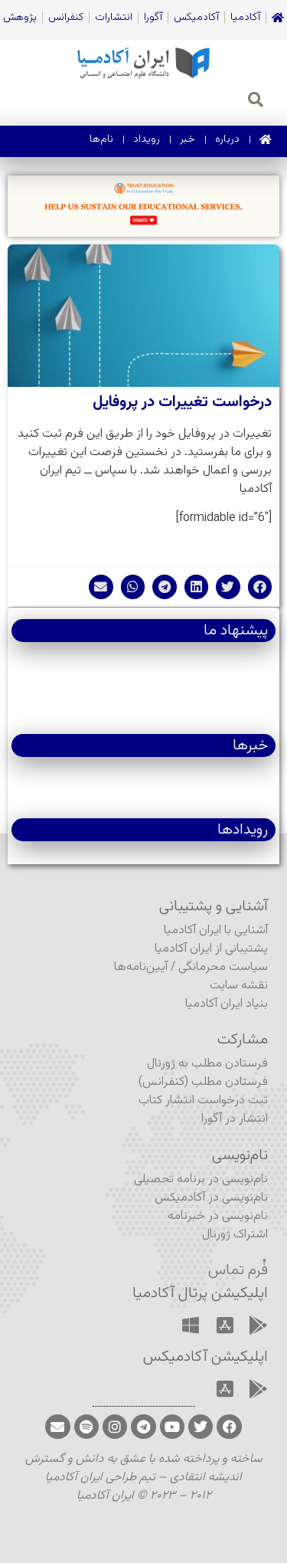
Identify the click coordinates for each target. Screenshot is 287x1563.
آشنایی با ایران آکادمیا (216, 930)
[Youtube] (172, 1426)
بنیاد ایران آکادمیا (226, 1004)
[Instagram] (115, 1426)
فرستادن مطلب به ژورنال (207, 1063)
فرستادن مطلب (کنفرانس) (203, 1082)
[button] (260, 587)
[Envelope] (57, 1426)
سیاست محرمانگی (223, 967)
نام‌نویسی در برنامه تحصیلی (201, 1179)
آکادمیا (245, 17)
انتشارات (113, 17)
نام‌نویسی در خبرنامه (218, 1216)
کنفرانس (65, 17)
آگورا (153, 17)
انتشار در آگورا (234, 1119)
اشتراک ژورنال (235, 1234)
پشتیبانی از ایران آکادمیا (211, 948)
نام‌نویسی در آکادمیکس (211, 1197)
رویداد (146, 139)
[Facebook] (229, 1426)
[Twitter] (200, 1426)
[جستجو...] (256, 102)
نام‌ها (101, 139)
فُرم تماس (238, 1270)
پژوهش (20, 17)
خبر (187, 139)
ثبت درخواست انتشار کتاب (203, 1100)
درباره (227, 139)
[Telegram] (143, 1426)
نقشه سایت (239, 985)
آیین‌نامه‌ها (141, 967)
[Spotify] (86, 1426)
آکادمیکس (196, 17)
